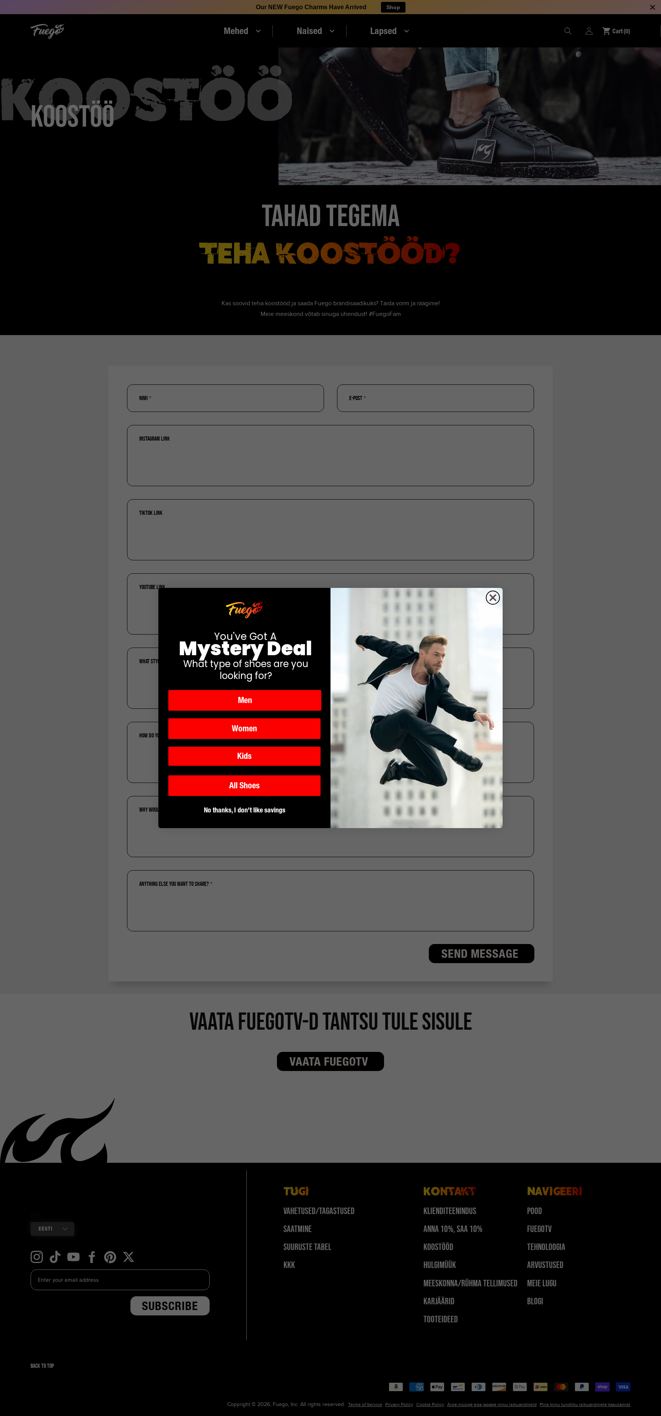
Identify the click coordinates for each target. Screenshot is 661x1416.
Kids (244, 756)
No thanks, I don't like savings (244, 810)
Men (245, 700)
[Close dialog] (493, 597)
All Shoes (244, 785)
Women (244, 728)
